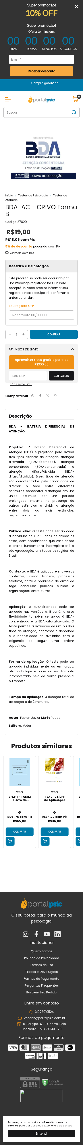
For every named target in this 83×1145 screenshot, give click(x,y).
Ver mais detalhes (21, 253)
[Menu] (8, 99)
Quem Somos (41, 951)
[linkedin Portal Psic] (57, 934)
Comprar (19, 831)
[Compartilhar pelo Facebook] (40, 396)
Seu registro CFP (21, 306)
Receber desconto (41, 71)
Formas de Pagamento (41, 978)
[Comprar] (10, 841)
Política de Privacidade (41, 958)
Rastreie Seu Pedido (41, 992)
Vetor (19, 792)
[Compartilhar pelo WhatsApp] (32, 396)
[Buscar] (73, 112)
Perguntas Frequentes (42, 985)
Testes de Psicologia (33, 195)
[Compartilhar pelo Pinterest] (55, 396)
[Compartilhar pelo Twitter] (47, 396)
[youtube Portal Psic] (47, 934)
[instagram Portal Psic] (26, 934)
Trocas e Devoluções (41, 972)
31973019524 (44, 1012)
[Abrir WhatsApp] (72, 1134)
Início (9, 195)
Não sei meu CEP (21, 384)
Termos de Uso (41, 965)
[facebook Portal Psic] (36, 934)
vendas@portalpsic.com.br (44, 1018)
